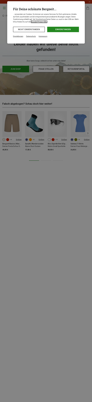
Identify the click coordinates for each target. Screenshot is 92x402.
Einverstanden (63, 29)
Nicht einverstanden (29, 29)
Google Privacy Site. (39, 22)
